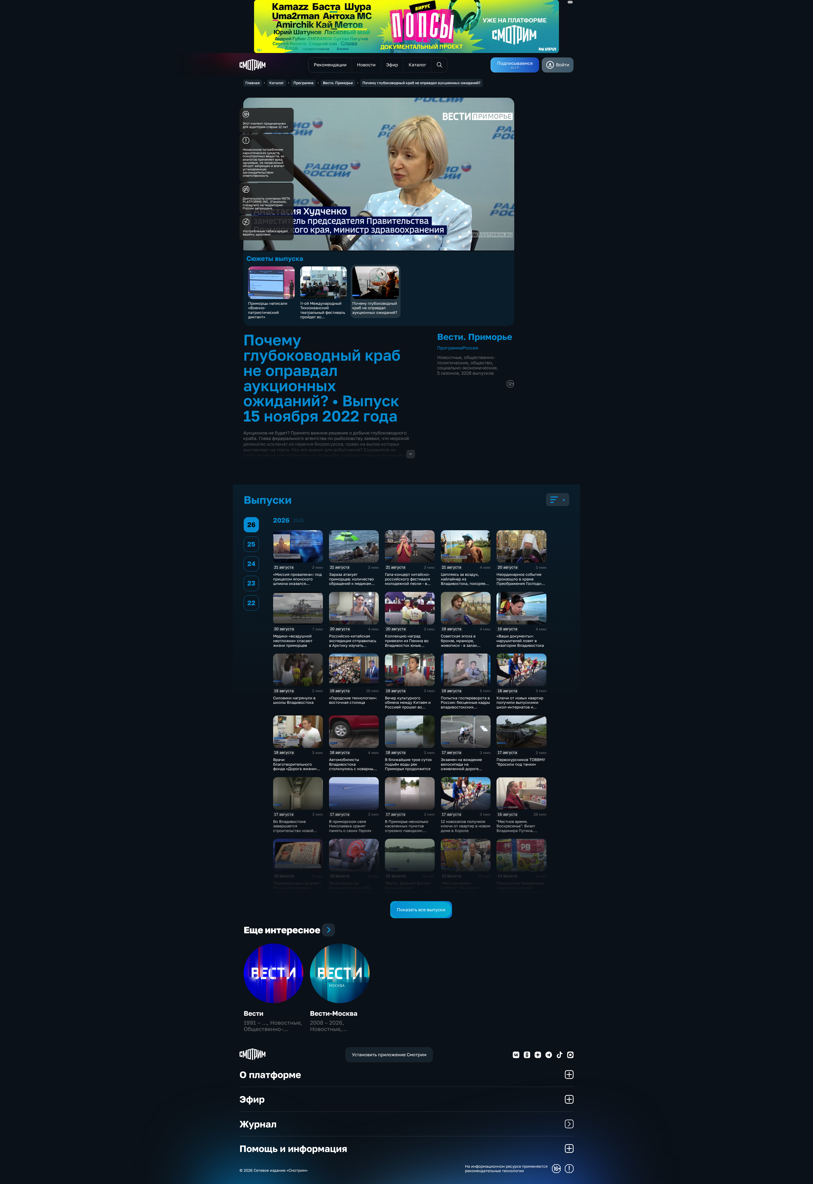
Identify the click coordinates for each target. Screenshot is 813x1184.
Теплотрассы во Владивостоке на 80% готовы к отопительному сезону (352, 890)
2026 (298, 520)
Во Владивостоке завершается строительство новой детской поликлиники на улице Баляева (296, 830)
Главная (252, 83)
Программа (303, 83)
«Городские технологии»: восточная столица (353, 700)
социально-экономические (467, 367)
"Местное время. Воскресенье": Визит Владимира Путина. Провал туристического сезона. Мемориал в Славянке (519, 833)
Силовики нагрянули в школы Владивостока (294, 700)
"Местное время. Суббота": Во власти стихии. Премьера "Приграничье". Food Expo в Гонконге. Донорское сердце (465, 894)
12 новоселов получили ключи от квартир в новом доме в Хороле (465, 826)
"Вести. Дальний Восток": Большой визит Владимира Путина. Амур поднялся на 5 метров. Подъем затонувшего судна (409, 894)
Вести (253, 1013)
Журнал (258, 1124)
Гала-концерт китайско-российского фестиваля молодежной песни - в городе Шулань (407, 581)
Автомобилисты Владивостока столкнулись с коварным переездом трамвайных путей (352, 768)
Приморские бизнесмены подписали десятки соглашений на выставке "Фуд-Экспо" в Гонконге (520, 890)
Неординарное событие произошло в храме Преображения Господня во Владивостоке (519, 581)
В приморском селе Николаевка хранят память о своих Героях (350, 826)
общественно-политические (466, 360)
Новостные (449, 357)
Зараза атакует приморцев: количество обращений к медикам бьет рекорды (351, 581)
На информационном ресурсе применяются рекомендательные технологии (506, 1168)
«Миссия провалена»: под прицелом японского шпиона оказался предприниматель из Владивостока (297, 583)
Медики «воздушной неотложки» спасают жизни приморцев (292, 640)
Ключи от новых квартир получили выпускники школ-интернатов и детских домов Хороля (519, 705)
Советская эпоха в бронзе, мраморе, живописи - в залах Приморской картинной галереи (463, 645)
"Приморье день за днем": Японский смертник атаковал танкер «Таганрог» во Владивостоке (297, 892)
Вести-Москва (333, 1013)
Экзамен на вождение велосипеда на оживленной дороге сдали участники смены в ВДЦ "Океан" (465, 768)
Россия (470, 348)
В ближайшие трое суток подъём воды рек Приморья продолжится (408, 764)
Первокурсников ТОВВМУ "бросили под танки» (520, 762)
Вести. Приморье (338, 83)
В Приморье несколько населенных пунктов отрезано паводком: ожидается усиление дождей (406, 830)
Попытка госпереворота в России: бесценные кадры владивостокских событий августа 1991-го (465, 705)
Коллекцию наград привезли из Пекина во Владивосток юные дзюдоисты (407, 643)
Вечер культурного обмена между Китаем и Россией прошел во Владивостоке (408, 705)
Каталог (276, 83)
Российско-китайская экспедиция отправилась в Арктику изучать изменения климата (352, 643)
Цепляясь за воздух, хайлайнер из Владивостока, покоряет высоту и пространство (464, 581)
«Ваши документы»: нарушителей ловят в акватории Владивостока (520, 640)
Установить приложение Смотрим (389, 1054)
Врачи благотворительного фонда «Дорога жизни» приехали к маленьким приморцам (295, 768)
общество (481, 362)
